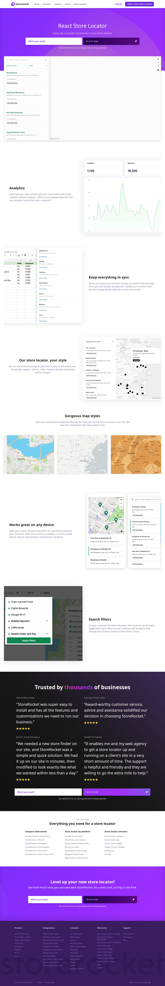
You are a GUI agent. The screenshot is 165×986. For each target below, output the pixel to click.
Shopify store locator (74, 836)
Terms (40, 982)
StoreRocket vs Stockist (35, 840)
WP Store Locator (76, 943)
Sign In (118, 4)
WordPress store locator (75, 840)
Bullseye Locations (77, 969)
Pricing (67, 4)
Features (58, 4)
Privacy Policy (50, 982)
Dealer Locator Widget (105, 958)
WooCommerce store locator (77, 843)
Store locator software (114, 836)
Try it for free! (92, 41)
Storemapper (75, 937)
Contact (100, 968)
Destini (72, 965)
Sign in (17, 956)
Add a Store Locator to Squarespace (105, 938)
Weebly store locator (50, 953)
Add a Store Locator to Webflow (109, 942)
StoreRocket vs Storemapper (37, 847)
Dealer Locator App (104, 955)
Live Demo (47, 4)
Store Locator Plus (77, 956)
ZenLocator (74, 950)
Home (36, 4)
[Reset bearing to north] (158, 65)
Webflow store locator (51, 946)
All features (109, 850)
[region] (105, 98)
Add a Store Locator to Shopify (108, 934)
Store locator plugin (22, 934)
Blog (80, 4)
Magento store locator (74, 854)
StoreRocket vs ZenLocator (36, 850)
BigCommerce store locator (76, 858)
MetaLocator (74, 959)
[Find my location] (158, 70)
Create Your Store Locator (139, 4)
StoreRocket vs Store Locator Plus (39, 854)
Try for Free (19, 943)
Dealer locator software (115, 847)
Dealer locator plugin (23, 940)
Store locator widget (113, 843)
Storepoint (74, 953)
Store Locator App (104, 946)
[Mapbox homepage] (55, 138)
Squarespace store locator (76, 850)
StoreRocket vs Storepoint (36, 843)
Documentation (129, 934)
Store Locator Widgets (78, 946)
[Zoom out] (158, 62)
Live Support (128, 937)
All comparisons (76, 934)
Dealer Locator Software (106, 961)
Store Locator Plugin (104, 952)
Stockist (73, 940)
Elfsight (73, 962)
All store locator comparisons (37, 836)
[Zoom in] (158, 59)
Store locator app (112, 840)
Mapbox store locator (51, 934)
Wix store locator (72, 847)
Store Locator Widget (105, 949)
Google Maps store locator (53, 965)
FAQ (124, 940)
